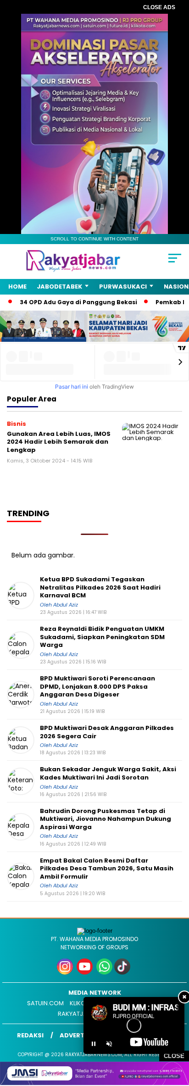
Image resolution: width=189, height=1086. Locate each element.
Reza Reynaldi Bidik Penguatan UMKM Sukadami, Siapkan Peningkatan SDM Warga (102, 637)
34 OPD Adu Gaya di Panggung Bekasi (65, 302)
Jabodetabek (59, 286)
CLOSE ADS (159, 7)
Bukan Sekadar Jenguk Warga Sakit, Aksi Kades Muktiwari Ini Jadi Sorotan (108, 773)
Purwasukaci (123, 286)
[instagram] (66, 972)
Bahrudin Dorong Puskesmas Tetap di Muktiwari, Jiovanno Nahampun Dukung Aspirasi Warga (105, 819)
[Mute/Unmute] (109, 1043)
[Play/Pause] (93, 1043)
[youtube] (85, 972)
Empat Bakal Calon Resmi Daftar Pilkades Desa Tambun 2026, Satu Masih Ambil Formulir (106, 869)
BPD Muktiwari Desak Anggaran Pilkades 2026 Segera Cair (107, 732)
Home (17, 286)
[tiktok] (123, 972)
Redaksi (30, 1035)
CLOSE (174, 1056)
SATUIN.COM (45, 1003)
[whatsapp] (104, 972)
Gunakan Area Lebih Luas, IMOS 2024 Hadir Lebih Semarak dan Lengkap (59, 441)
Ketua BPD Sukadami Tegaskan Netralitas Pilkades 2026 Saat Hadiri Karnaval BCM (100, 587)
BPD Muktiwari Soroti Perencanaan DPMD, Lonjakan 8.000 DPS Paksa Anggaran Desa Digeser (97, 686)
